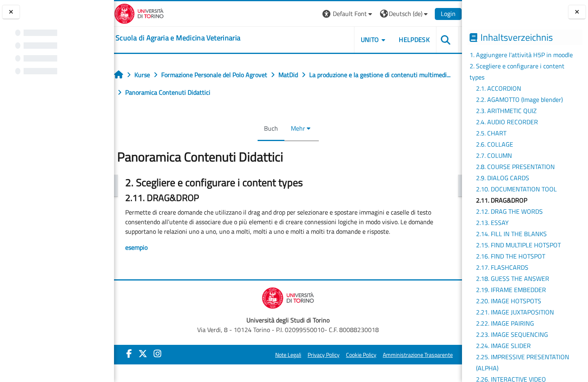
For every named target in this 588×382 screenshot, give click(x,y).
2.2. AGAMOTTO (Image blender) (519, 99)
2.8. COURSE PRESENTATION (515, 166)
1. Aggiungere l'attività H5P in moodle (521, 55)
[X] (142, 353)
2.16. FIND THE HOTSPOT (510, 256)
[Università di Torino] (139, 13)
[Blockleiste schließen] (577, 12)
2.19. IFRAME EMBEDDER (511, 289)
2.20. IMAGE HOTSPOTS (508, 301)
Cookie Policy (361, 354)
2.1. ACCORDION (498, 88)
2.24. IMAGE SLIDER (503, 345)
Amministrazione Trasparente (418, 354)
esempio (136, 247)
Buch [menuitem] (271, 128)
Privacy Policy (324, 354)
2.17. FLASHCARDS (502, 267)
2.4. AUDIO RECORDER (507, 122)
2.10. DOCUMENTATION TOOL (516, 189)
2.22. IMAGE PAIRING (505, 323)
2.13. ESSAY (492, 222)
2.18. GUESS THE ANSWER (512, 278)
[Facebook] (129, 353)
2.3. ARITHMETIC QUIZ (506, 110)
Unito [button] (370, 39)
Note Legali (288, 354)
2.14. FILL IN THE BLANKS (511, 234)
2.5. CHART (491, 133)
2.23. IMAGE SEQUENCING (512, 334)
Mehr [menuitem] (298, 128)
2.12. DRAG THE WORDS (509, 211)
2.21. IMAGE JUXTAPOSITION (515, 312)
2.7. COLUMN (494, 155)
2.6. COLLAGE (494, 144)
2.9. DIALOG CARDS (502, 178)
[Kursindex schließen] (11, 12)
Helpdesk (414, 39)
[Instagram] (157, 353)
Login (448, 13)
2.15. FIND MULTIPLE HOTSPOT (518, 245)
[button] (348, 14)
